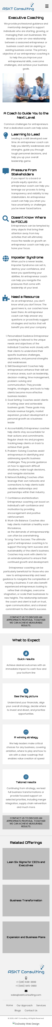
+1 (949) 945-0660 (26, 985)
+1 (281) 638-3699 (26, 982)
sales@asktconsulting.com (26, 994)
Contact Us (31, 1010)
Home (9, 1005)
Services (41, 1005)
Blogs (18, 1010)
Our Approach (25, 1005)
